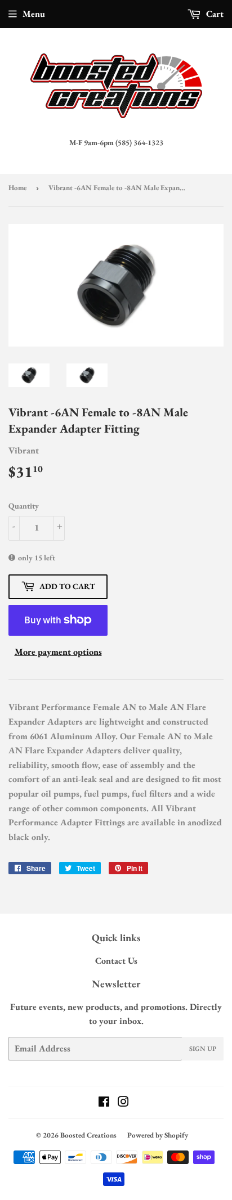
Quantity (23, 506)
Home (17, 187)
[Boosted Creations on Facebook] (104, 1103)
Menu (34, 14)
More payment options (58, 652)
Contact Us (116, 961)
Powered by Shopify (157, 1135)
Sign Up (202, 1048)
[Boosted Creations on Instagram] (123, 1103)
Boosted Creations (88, 1135)
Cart (214, 14)
